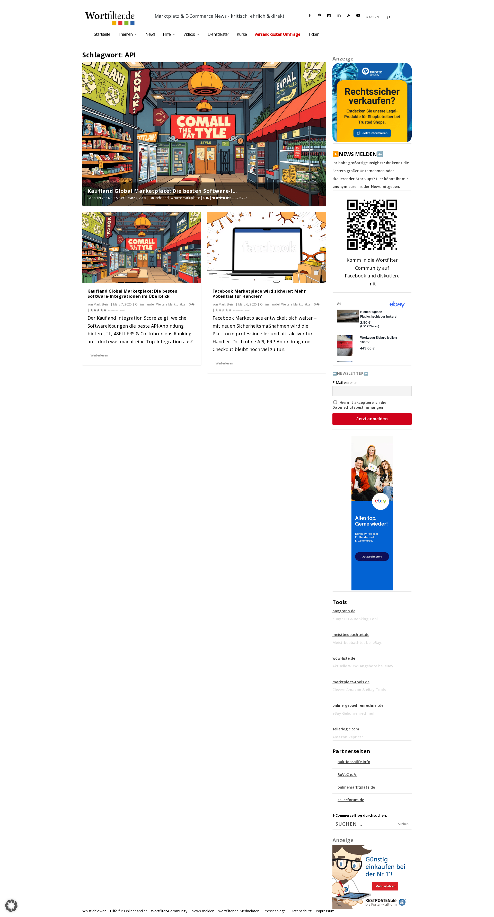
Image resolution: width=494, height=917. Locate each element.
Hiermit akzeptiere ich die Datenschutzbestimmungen (359, 405)
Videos (189, 34)
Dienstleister (218, 34)
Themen (125, 34)
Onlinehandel (159, 198)
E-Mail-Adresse (344, 382)
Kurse (242, 34)
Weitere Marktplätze (185, 198)
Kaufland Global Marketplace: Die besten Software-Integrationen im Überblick (132, 293)
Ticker (313, 34)
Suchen (403, 824)
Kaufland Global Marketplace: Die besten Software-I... (162, 190)
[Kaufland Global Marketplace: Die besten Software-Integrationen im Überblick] (141, 247)
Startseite (102, 34)
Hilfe (167, 34)
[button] (11, 905)
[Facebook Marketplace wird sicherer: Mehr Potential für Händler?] (266, 247)
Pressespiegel (274, 911)
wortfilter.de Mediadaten (238, 911)
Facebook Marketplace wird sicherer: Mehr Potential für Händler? (259, 293)
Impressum (325, 911)
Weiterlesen (99, 355)
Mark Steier (116, 198)
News (150, 34)
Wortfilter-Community (169, 911)
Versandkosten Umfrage (277, 34)
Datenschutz (301, 911)
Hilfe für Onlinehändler (128, 911)
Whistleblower (94, 911)
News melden (202, 911)
